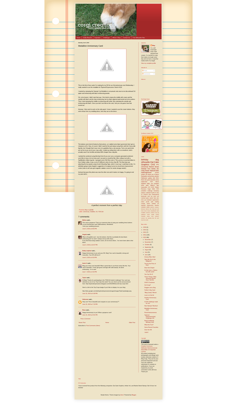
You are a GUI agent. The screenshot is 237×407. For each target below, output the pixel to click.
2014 (145, 229)
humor (148, 210)
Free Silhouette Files (139, 37)
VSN (157, 189)
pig (158, 212)
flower (147, 171)
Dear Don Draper (149, 267)
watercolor (144, 181)
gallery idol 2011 (153, 178)
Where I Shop (116, 37)
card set (149, 196)
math (158, 210)
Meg (153, 45)
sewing (157, 214)
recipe (148, 214)
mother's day (154, 212)
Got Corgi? (147, 285)
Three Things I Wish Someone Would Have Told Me (150, 278)
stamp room (150, 216)
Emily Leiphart (86, 250)
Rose (84, 310)
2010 (145, 237)
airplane (143, 183)
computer (157, 207)
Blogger (134, 395)
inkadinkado (153, 210)
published (143, 214)
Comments (146, 74)
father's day (154, 185)
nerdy (157, 180)
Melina (84, 220)
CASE (152, 187)
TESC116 (100, 211)
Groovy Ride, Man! (149, 257)
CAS (153, 164)
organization (155, 200)
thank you (151, 174)
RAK (157, 171)
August (147, 249)
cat (152, 183)
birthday (144, 159)
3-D (149, 187)
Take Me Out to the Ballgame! (150, 260)
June (146, 254)
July (146, 252)
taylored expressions (147, 205)
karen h (84, 263)
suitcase (157, 216)
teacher (157, 205)
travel (142, 220)
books (153, 169)
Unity (143, 171)
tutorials (152, 180)
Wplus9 (152, 171)
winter (148, 207)
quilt (152, 201)
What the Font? (148, 324)
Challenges (106, 37)
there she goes (145, 180)
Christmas (144, 167)
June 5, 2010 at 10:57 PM (89, 245)
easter (151, 198)
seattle (152, 214)
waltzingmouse (146, 172)
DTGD (157, 172)
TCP (151, 181)
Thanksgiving (155, 194)
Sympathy (144, 176)
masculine (144, 187)
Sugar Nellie (151, 189)
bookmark (143, 196)
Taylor (84, 277)
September (148, 247)
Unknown (85, 299)
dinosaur (143, 209)
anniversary (86, 211)
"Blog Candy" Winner (150, 292)
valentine (148, 192)
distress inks (149, 209)
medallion (92, 211)
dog (157, 159)
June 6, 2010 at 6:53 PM (89, 257)
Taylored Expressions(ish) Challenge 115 (150, 316)
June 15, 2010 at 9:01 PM (89, 315)
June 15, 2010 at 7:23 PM (89, 304)
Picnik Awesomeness (150, 312)
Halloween (144, 178)
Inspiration (97, 37)
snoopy (143, 203)
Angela (84, 234)
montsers (148, 212)
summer (143, 218)
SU (97, 211)
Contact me (126, 37)
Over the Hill (148, 329)
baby (148, 183)
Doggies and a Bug (150, 287)
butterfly (152, 207)
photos (157, 176)
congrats (156, 183)
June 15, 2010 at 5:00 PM (89, 293)
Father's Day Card (149, 290)
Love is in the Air (149, 295)
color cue (156, 196)
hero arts (156, 198)
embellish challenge (146, 190)
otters (142, 201)
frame (153, 209)
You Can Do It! (148, 274)
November (148, 242)
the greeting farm (150, 218)
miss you (143, 200)
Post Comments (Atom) (93, 325)
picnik (147, 201)
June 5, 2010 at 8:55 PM (89, 228)
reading (157, 201)
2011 (144, 235)
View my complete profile (148, 63)
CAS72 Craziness (149, 282)
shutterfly (143, 216)
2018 (145, 227)
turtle (147, 220)
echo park (144, 185)
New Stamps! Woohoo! (151, 306)
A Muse (156, 174)
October (147, 244)
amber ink (144, 174)
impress (143, 192)
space (148, 203)
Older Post (132, 322)
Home (78, 37)
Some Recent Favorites (151, 327)
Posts (145, 70)
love (148, 169)
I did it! (146, 332)
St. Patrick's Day (146, 194)
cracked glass (145, 198)
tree (145, 220)
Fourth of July (155, 192)
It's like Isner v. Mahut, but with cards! (150, 270)
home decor (144, 210)
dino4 (122, 395)
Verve (157, 181)
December (148, 239)
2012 (145, 232)
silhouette (145, 162)
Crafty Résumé (87, 37)
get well (157, 209)
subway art (155, 203)
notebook (149, 200)
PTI (157, 165)
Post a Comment (85, 318)
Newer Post (82, 322)
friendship (156, 190)
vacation (143, 207)
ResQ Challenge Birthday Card (149, 321)
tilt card (157, 218)
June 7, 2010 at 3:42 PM (89, 272)
